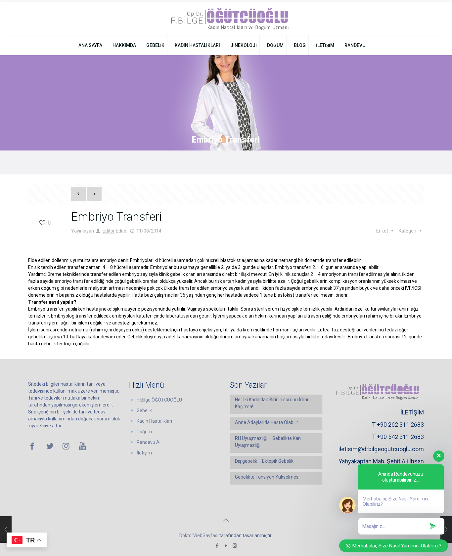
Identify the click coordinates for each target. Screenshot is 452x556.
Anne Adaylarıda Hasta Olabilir (266, 422)
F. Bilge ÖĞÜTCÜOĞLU (159, 400)
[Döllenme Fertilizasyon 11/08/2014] (6, 529)
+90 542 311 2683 (400, 436)
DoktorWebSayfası (198, 535)
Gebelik (144, 410)
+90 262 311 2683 (400, 424)
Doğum (144, 431)
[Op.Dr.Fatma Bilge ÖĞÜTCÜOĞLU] (225, 18)
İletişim (144, 452)
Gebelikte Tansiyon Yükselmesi (267, 477)
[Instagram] (234, 546)
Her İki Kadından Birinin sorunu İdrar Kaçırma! (272, 403)
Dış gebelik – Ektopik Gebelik (264, 461)
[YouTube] (225, 546)
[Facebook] (216, 546)
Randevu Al (148, 442)
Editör (109, 231)
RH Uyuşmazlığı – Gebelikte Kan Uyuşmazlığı (268, 442)
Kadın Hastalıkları (154, 421)
